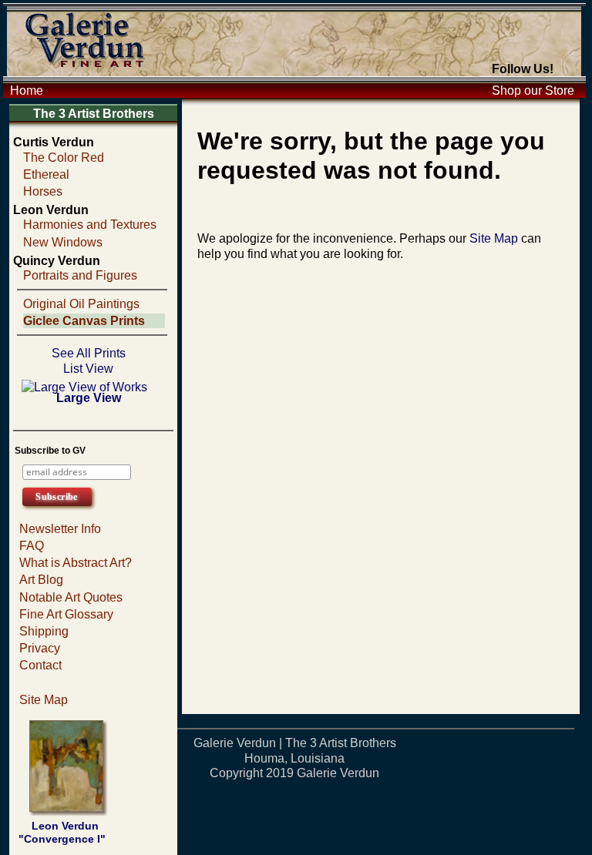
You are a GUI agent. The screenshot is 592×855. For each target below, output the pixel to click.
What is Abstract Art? (75, 562)
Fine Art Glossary (66, 614)
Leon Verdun (51, 209)
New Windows (63, 242)
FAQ (31, 545)
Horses (42, 191)
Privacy (39, 648)
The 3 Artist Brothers (93, 113)
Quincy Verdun (56, 260)
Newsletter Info (60, 528)
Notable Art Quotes (71, 597)
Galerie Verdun (338, 773)
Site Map (43, 699)
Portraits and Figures (80, 275)
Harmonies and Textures (89, 224)
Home (26, 90)
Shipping (44, 631)
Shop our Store (533, 90)
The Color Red (63, 157)
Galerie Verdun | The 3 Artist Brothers (294, 742)
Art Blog (41, 579)
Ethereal (46, 174)
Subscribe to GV (50, 450)
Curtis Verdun (53, 142)
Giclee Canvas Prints (84, 320)
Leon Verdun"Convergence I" (62, 832)
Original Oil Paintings (81, 303)
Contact (40, 665)
